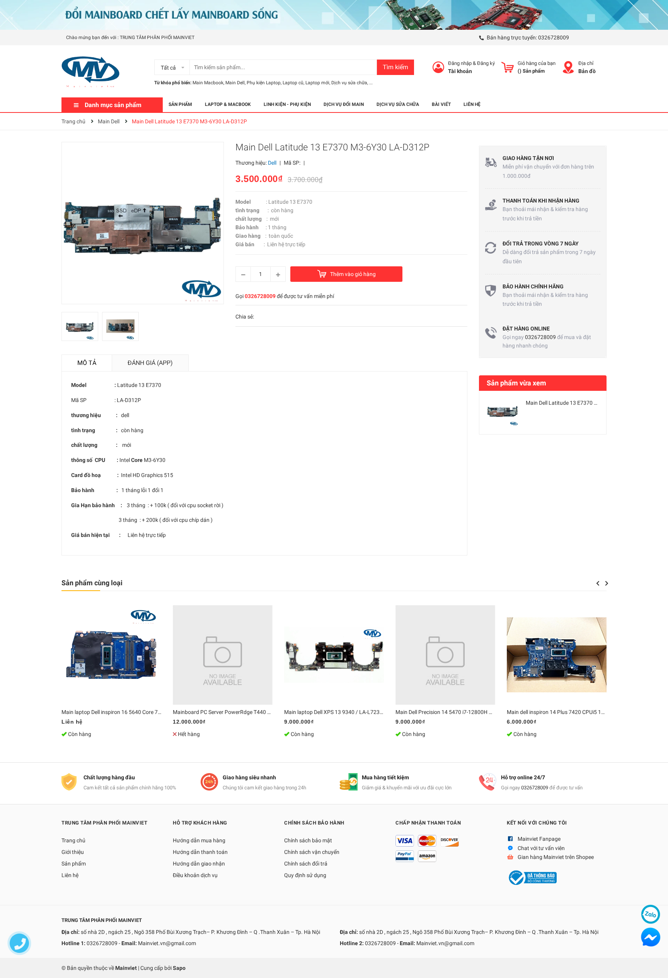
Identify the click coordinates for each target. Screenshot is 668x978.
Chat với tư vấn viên (541, 848)
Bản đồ (587, 71)
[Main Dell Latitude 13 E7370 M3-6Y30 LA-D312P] (502, 410)
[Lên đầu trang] (654, 964)
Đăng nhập (460, 63)
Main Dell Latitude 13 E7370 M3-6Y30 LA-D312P (583, 403)
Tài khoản (460, 71)
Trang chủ (73, 840)
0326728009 (553, 37)
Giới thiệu (72, 852)
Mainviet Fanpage (539, 839)
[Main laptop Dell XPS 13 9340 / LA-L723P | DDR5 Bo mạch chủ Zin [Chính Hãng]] (334, 655)
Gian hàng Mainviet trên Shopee (556, 857)
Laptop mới (317, 82)
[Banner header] (334, 14)
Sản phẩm (73, 863)
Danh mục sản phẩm (113, 105)
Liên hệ (69, 875)
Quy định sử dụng (305, 875)
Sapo (179, 968)
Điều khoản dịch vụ (195, 875)
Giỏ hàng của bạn (537, 63)
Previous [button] (597, 583)
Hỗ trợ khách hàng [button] (200, 823)
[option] (81, 328)
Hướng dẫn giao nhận (199, 863)
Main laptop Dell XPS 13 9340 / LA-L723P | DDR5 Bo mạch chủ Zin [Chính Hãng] (379, 712)
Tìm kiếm (395, 67)
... (371, 82)
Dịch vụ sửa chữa (349, 82)
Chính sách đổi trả (305, 863)
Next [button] (606, 583)
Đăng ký (486, 63)
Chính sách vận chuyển (311, 852)
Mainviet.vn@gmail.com (167, 943)
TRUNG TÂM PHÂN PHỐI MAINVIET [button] (104, 823)
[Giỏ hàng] (507, 67)
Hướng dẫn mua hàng (199, 840)
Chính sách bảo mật (308, 840)
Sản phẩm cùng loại (92, 583)
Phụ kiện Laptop (264, 82)
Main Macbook (208, 82)
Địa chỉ (585, 63)
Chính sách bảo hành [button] (314, 823)
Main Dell (235, 82)
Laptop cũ (293, 82)
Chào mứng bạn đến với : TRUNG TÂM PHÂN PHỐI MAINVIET (130, 37)
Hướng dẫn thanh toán (200, 852)
